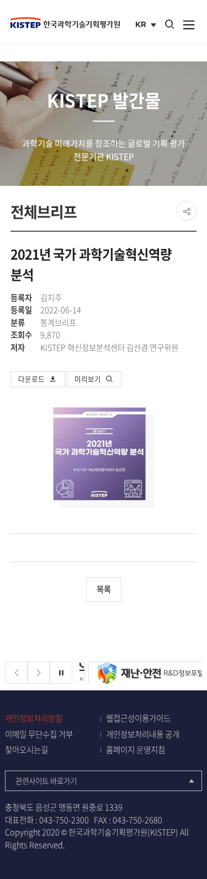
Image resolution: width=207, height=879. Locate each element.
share (187, 211)
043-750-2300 (64, 820)
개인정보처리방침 (33, 718)
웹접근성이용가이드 (138, 718)
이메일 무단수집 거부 (39, 734)
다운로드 (31, 378)
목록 (104, 589)
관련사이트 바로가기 (46, 780)
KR (147, 25)
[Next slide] (39, 673)
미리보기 (88, 378)
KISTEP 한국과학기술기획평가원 (65, 22)
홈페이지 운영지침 (135, 750)
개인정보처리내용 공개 (142, 734)
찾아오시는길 (26, 750)
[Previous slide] (16, 673)
